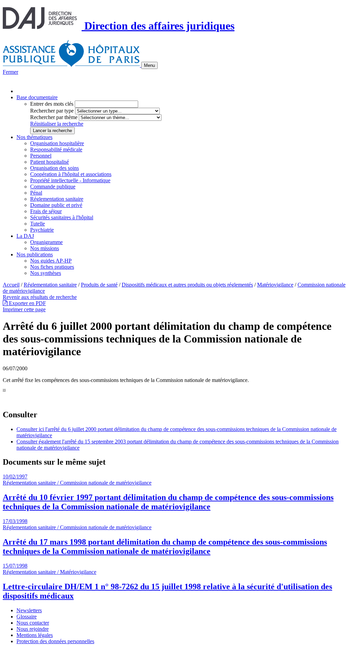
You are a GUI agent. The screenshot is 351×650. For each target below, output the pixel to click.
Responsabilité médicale (56, 149)
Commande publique (52, 186)
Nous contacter (32, 623)
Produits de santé (99, 285)
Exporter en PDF (27, 303)
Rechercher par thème (53, 117)
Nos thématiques (34, 137)
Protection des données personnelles (55, 641)
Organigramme (46, 242)
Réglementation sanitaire (56, 199)
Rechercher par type (52, 111)
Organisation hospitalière (57, 143)
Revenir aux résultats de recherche (40, 297)
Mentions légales (34, 635)
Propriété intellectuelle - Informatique (70, 180)
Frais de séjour (46, 211)
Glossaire (26, 616)
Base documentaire (37, 97)
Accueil (11, 285)
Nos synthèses (45, 273)
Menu (149, 65)
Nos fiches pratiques (52, 267)
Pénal (36, 193)
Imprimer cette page (24, 309)
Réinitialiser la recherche (56, 124)
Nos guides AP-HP (51, 261)
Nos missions (44, 248)
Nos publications (34, 254)
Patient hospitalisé (49, 162)
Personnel (40, 156)
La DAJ (25, 236)
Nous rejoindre (32, 629)
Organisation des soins (54, 168)
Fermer (10, 72)
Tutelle (37, 224)
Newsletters (29, 610)
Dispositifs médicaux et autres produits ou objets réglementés (187, 285)
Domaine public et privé (56, 205)
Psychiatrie (42, 230)
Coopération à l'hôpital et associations (70, 174)
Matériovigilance (275, 285)
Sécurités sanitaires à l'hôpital (61, 217)
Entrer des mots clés (51, 104)
